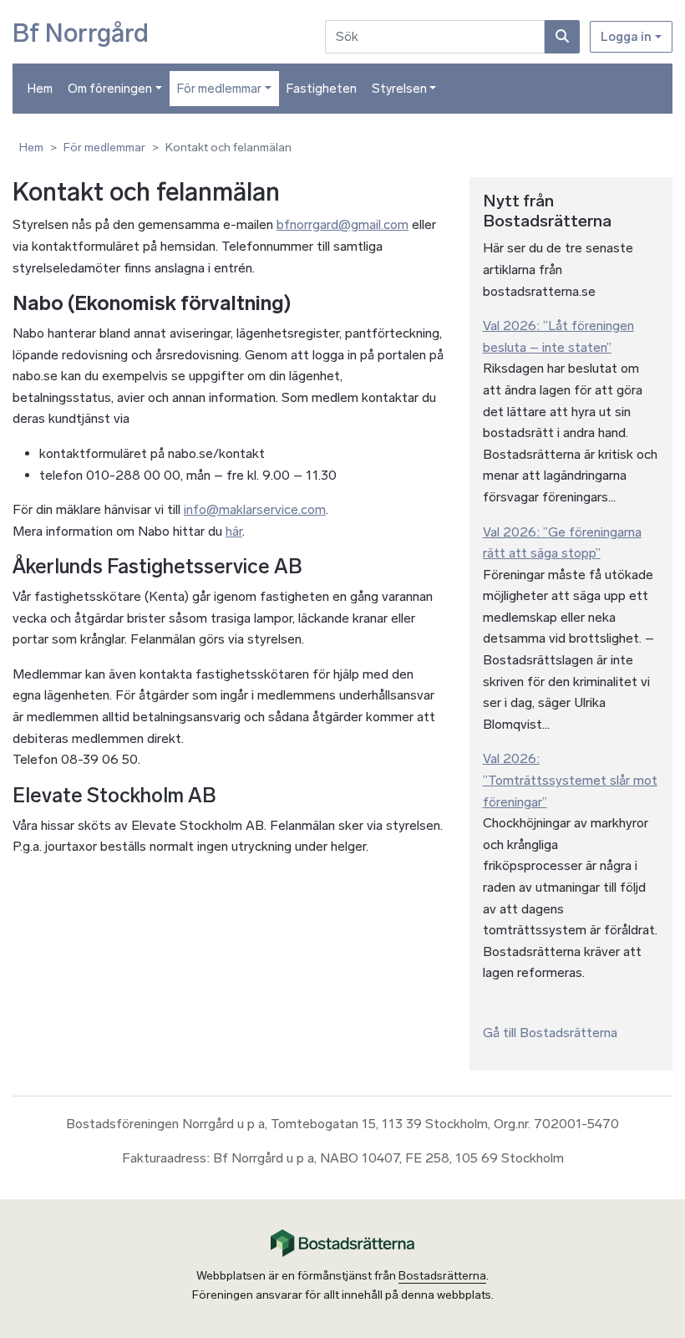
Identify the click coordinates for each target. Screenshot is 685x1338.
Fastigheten (322, 88)
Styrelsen (399, 88)
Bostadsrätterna (442, 1276)
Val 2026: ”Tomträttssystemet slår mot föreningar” (570, 779)
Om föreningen (110, 88)
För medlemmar (219, 88)
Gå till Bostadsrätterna (550, 1032)
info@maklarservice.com (255, 509)
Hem (40, 88)
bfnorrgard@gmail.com (342, 224)
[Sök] (562, 36)
